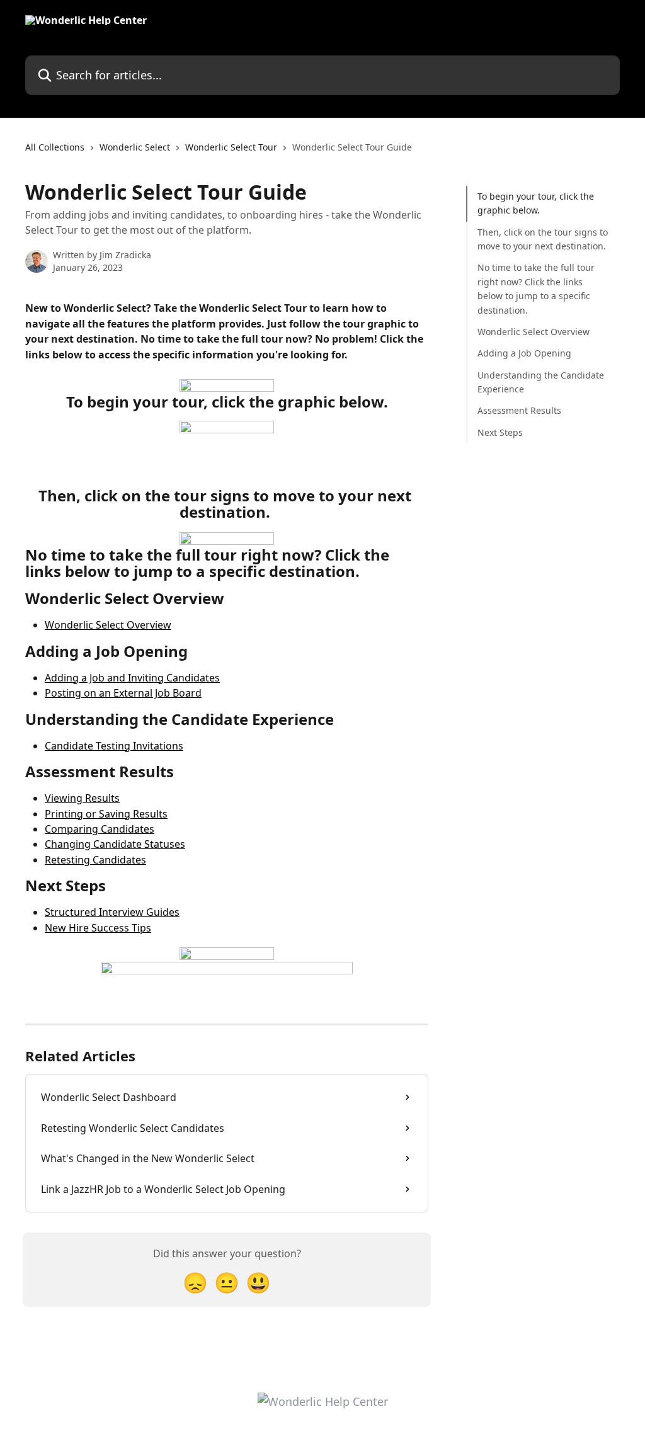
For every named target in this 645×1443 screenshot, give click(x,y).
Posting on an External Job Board (123, 693)
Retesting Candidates (95, 860)
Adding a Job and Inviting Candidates (132, 678)
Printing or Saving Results (106, 814)
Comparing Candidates (99, 829)
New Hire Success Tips (98, 928)
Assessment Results (519, 410)
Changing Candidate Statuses (115, 844)
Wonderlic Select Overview (108, 625)
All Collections (54, 147)
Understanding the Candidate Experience (540, 382)
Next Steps (500, 432)
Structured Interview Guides (112, 912)
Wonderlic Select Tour (231, 147)
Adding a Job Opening (524, 353)
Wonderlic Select (135, 147)
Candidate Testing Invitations (114, 746)
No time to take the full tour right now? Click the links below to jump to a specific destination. (536, 288)
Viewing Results (82, 798)
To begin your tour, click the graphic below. (535, 203)
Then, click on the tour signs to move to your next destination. (542, 239)
